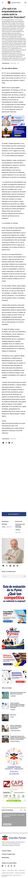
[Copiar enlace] (12, 442)
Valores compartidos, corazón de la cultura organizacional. (16, 727)
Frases (3, 526)
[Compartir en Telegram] (9, 442)
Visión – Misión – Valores (12, 870)
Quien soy (4, 870)
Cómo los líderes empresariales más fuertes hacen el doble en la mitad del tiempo (17, 705)
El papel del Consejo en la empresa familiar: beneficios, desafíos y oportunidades (18, 738)
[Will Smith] (8, 526)
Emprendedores (5, 63)
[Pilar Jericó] (5, 717)
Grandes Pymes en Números (8, 872)
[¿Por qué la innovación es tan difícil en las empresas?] (5, 695)
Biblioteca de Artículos (20, 872)
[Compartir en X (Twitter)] (6, 442)
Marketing (18, 529)
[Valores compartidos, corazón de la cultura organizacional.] (5, 728)
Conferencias (22, 870)
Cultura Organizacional (15, 730)
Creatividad (13, 695)
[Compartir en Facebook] (3, 442)
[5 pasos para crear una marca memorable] (20, 526)
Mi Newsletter (5, 857)
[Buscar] (24, 576)
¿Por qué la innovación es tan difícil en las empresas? (18, 693)
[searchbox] (12, 576)
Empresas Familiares (15, 741)
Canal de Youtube (6, 850)
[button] (2, 2)
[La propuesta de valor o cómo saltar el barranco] (14, 819)
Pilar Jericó (13, 714)
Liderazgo (13, 709)
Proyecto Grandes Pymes (8, 854)
